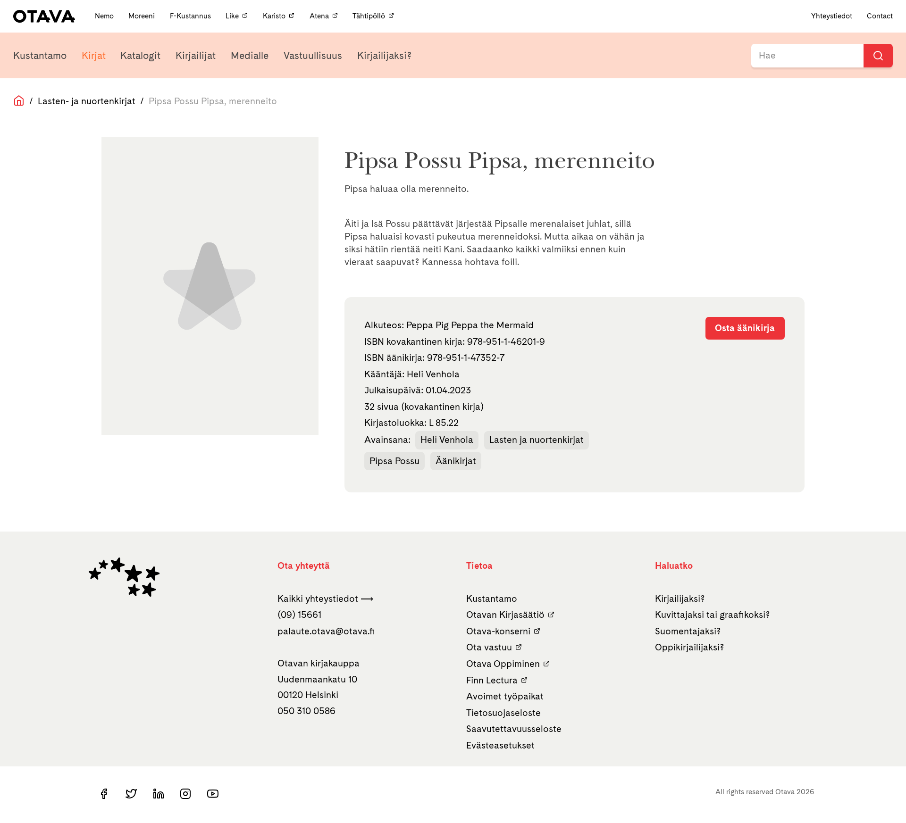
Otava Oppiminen (503, 663)
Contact (880, 15)
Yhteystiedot (831, 15)
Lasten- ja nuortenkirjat (86, 101)
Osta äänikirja (745, 327)
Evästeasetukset (500, 745)
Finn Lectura (492, 680)
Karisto (274, 15)
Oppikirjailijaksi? (689, 647)
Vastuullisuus (313, 55)
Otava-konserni (498, 631)
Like (232, 15)
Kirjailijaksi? (384, 55)
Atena (319, 15)
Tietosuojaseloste (503, 712)
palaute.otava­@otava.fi (326, 631)
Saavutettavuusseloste (514, 728)
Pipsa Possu (394, 460)
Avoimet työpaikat (505, 696)
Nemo (105, 15)
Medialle (249, 55)
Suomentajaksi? (688, 631)
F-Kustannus (191, 15)
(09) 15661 (299, 614)
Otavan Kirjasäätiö (505, 614)
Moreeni (142, 15)
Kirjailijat (196, 55)
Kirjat (94, 55)
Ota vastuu (489, 647)
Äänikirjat (456, 460)
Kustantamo (40, 55)
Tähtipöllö (368, 15)
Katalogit (140, 55)
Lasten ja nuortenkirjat (536, 439)
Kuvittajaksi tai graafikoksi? (712, 614)
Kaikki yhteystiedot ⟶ (325, 598)
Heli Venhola (446, 439)
